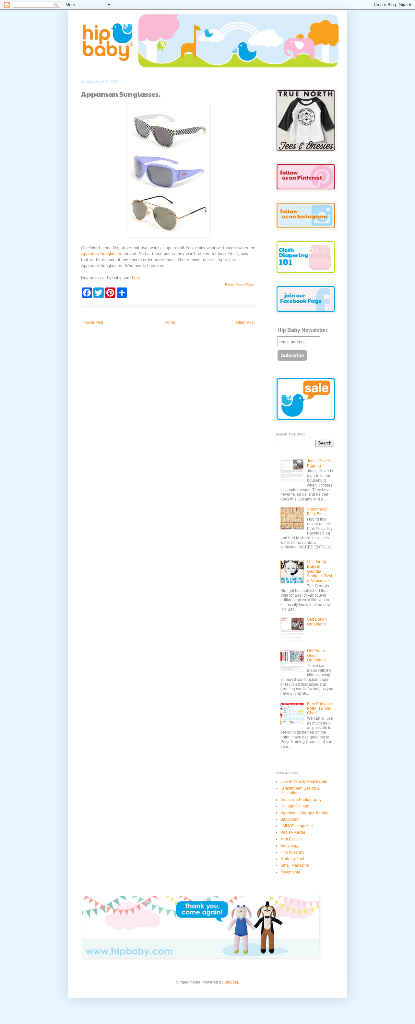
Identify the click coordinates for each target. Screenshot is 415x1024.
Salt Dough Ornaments (317, 621)
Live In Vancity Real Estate (303, 781)
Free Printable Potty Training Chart (319, 708)
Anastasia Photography (301, 799)
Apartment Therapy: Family (304, 812)
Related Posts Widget (240, 284)
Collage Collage (294, 806)
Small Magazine (294, 865)
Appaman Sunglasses (101, 253)
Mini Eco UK (291, 839)
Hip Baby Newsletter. (303, 330)
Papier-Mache (292, 832)
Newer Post (93, 322)
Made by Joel (292, 859)
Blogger (231, 982)
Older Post (245, 322)
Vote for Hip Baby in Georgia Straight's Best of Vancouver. (319, 571)
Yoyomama (290, 872)
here (136, 277)
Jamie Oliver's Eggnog (319, 463)
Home (169, 322)
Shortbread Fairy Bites (317, 511)
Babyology (289, 819)
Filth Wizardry (292, 852)
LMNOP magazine (296, 826)
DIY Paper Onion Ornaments (316, 656)
